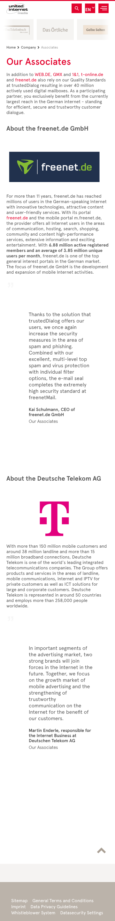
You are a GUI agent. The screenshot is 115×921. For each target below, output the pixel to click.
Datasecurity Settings (81, 913)
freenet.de (25, 80)
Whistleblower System (33, 913)
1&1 (75, 74)
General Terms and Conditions (63, 900)
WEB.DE (42, 74)
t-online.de (92, 74)
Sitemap (19, 900)
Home (12, 47)
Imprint (18, 907)
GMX (57, 74)
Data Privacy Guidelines (54, 907)
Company (30, 47)
